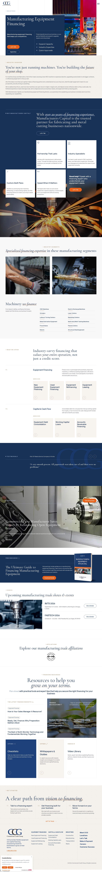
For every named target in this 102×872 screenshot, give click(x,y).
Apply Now (13, 52)
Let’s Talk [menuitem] (83, 838)
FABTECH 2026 (52, 615)
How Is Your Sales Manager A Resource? (25, 711)
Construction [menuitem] (69, 835)
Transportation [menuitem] (70, 841)
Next (94, 456)
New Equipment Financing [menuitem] (38, 835)
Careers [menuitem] (83, 844)
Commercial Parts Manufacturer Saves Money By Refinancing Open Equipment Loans (33, 524)
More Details (90, 606)
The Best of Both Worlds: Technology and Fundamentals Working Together (25, 733)
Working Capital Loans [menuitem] (54, 840)
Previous (90, 456)
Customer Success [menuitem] (87, 847)
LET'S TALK (50, 821)
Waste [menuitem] (67, 844)
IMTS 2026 (50, 603)
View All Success (89, 500)
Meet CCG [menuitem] (84, 833)
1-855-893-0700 (11, 850)
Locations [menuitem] (83, 835)
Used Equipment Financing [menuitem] (39, 838)
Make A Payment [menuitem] (86, 841)
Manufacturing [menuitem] (70, 838)
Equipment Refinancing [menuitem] (38, 841)
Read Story (9, 539)
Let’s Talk (13, 47)
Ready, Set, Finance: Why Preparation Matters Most (24, 722)
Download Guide (49, 578)
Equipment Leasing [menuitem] (36, 844)
